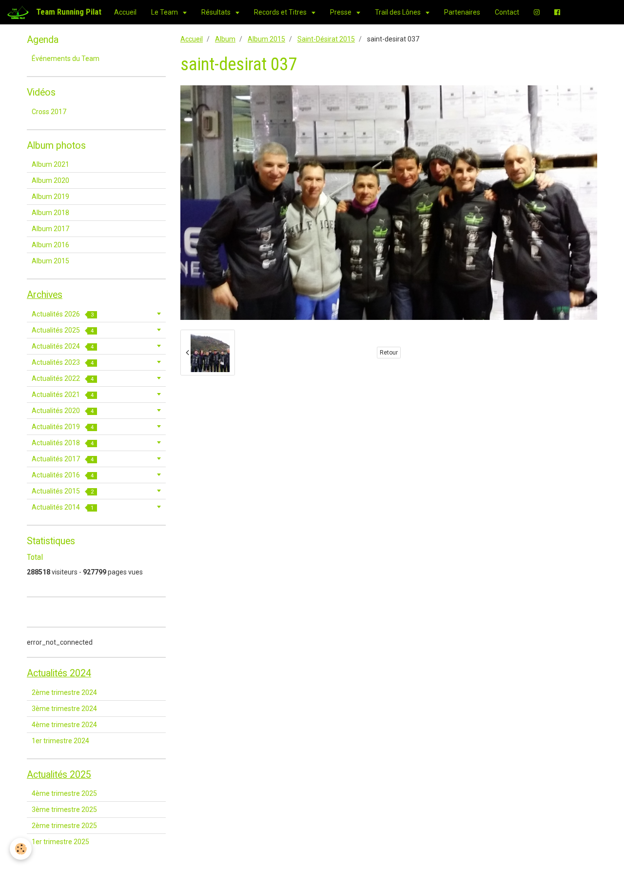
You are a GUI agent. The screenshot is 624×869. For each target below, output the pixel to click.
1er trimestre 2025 (60, 842)
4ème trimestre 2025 (64, 793)
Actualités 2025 (63, 330)
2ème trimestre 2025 (64, 826)
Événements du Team (65, 58)
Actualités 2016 (63, 475)
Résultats (216, 12)
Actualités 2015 (63, 491)
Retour (389, 352)
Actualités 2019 (63, 427)
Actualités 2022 (63, 378)
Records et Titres (281, 12)
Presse (341, 12)
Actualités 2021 (63, 394)
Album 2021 (50, 164)
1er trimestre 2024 (60, 741)
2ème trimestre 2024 (64, 692)
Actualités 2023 (63, 362)
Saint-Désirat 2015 (326, 39)
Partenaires (462, 12)
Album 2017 (50, 229)
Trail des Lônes (398, 12)
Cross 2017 (49, 112)
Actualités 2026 (63, 314)
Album (225, 39)
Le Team (165, 12)
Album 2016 (50, 245)
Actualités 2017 (63, 459)
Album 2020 (50, 180)
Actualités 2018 (63, 443)
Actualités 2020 (63, 411)
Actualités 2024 (63, 346)
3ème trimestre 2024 (64, 708)
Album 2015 (266, 39)
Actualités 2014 (63, 507)
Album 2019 (50, 196)
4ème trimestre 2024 (64, 725)
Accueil (125, 12)
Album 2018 (50, 213)
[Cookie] (21, 849)
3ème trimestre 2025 (64, 809)
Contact (507, 12)
